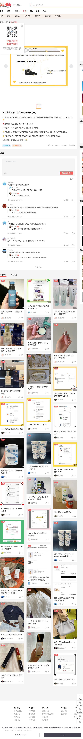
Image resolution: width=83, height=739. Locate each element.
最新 (8, 16)
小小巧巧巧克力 (11, 238)
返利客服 (32, 717)
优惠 (8, 11)
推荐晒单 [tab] (3, 275)
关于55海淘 (18, 711)
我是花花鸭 (10, 182)
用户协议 (17, 717)
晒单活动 (58, 16)
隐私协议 (17, 714)
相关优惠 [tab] (14, 275)
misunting (10, 250)
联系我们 (32, 714)
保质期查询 (45, 711)
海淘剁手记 (18, 145)
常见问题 (32, 711)
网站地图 (17, 720)
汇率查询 (45, 720)
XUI (8, 221)
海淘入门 (64, 711)
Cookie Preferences (20, 735)
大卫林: (14, 193)
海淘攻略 (17, 16)
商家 (16, 11)
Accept (62, 735)
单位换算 (45, 717)
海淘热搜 (64, 714)
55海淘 (6, 5)
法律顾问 (32, 720)
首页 (1, 22)
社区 (1, 16)
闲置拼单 (37, 16)
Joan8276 (10, 205)
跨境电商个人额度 (48, 714)
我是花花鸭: (15, 188)
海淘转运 (48, 16)
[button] (17, 5)
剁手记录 (27, 16)
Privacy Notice (26, 730)
